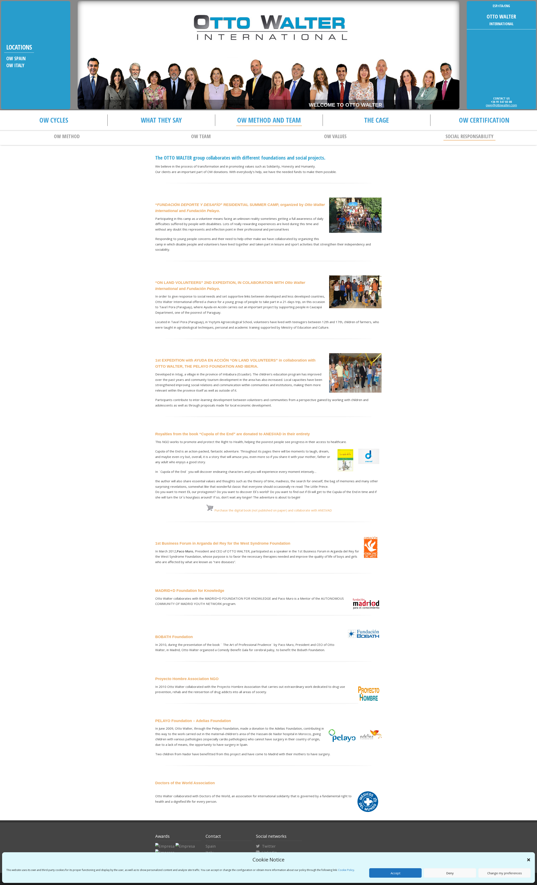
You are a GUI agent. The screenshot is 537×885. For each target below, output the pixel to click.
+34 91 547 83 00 (501, 102)
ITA (501, 6)
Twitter (269, 846)
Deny (450, 873)
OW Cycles (53, 120)
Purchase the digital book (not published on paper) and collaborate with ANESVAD (273, 510)
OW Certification (484, 120)
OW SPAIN (16, 58)
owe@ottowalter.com (501, 105)
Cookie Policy (346, 870)
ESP (495, 6)
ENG (507, 6)
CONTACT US (501, 98)
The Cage (376, 120)
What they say (161, 120)
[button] (529, 860)
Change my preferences (504, 873)
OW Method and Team (269, 120)
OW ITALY (15, 65)
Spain (211, 846)
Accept (395, 873)
